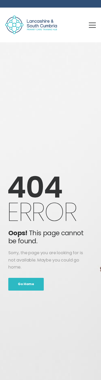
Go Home (26, 284)
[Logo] (31, 25)
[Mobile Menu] (92, 25)
